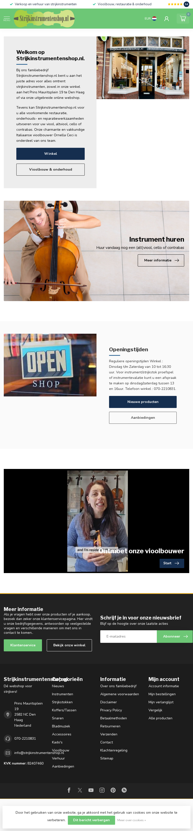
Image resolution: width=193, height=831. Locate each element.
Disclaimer (108, 702)
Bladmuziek (61, 726)
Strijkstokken (62, 702)
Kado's (57, 742)
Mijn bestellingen (162, 694)
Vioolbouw (60, 750)
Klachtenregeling (113, 750)
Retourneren (110, 726)
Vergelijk (155, 710)
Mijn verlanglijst (161, 702)
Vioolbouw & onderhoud (50, 169)
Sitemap (106, 758)
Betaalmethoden (113, 718)
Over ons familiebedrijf (118, 686)
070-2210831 (25, 738)
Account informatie (164, 686)
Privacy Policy (111, 710)
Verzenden (108, 734)
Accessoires (61, 734)
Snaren (58, 718)
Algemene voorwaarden (119, 694)
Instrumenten (62, 694)
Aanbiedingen (143, 417)
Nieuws (58, 686)
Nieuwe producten (143, 401)
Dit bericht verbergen (91, 820)
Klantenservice (22, 645)
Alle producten (160, 718)
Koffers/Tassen (64, 710)
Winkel (50, 153)
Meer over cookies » (131, 820)
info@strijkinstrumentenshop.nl (39, 752)
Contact (106, 742)
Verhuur (58, 758)
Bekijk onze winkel (69, 645)
